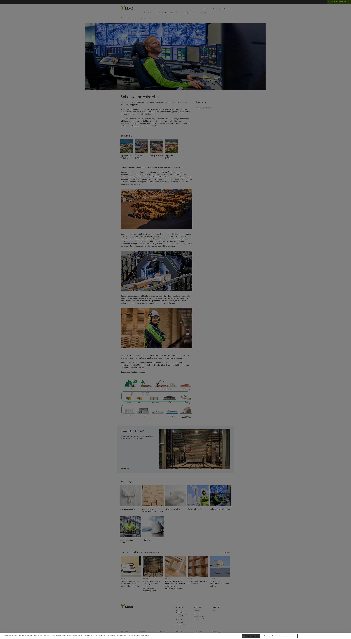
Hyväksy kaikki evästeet (251, 636)
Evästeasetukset (290, 636)
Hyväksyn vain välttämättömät (272, 636)
